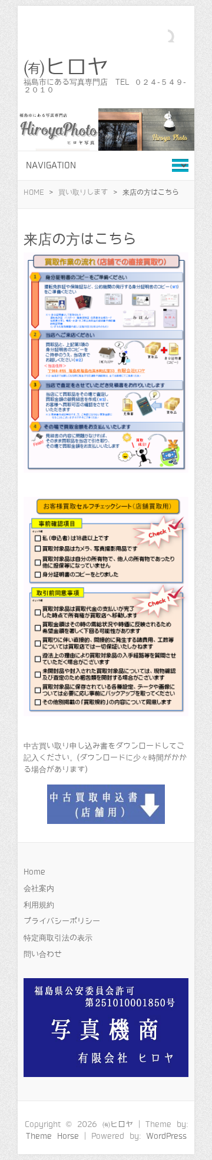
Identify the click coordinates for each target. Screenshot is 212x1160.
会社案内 (39, 888)
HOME (34, 192)
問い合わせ (43, 954)
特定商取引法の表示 (58, 937)
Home (34, 871)
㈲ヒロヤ (66, 67)
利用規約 (39, 904)
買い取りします (83, 192)
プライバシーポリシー (62, 921)
